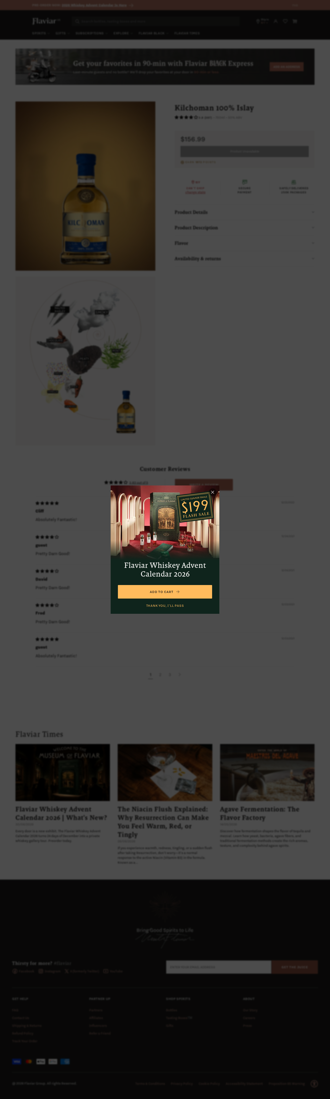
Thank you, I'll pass (165, 605)
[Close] (212, 492)
